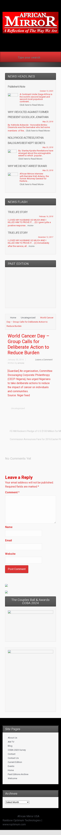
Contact (11, 754)
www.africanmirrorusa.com (30, 39)
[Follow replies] (34, 457)
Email (8, 540)
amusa (21, 363)
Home (13, 317)
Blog (10, 746)
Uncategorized (28, 317)
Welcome (12, 778)
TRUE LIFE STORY (18, 212)
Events (11, 766)
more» (30, 225)
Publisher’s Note (16, 86)
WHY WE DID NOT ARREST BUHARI (27, 166)
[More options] (51, 415)
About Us (12, 737)
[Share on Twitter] (24, 415)
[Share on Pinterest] (40, 415)
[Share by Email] (45, 415)
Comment (12, 492)
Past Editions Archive (18, 774)
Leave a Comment (44, 359)
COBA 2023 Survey (17, 750)
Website (10, 553)
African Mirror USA (28, 816)
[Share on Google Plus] (35, 415)
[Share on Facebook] (30, 415)
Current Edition (15, 762)
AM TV (11, 742)
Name (9, 527)
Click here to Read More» (32, 105)
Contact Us (13, 758)
